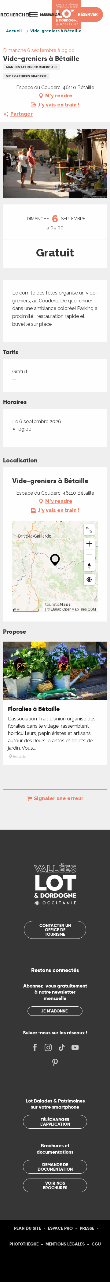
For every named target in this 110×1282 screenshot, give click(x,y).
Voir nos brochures (55, 1185)
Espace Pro (60, 1228)
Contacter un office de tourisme (55, 930)
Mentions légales (65, 1244)
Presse (87, 1228)
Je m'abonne (54, 1011)
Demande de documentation (55, 1167)
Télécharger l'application (55, 1122)
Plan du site (27, 1228)
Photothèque (23, 1244)
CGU (96, 1244)
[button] (15, 14)
